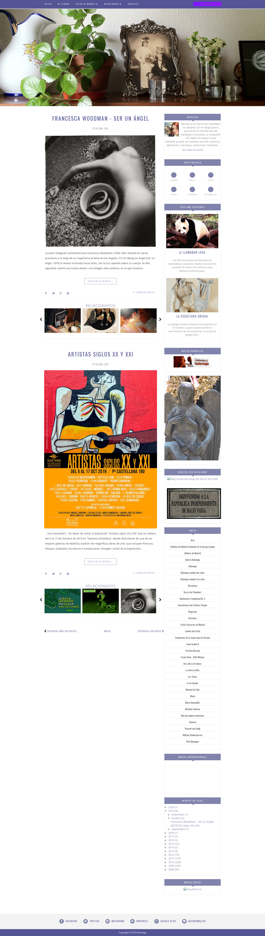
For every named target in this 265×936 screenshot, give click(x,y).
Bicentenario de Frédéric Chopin (192, 605)
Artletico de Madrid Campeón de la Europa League (192, 546)
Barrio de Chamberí (192, 592)
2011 (171, 858)
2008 (171, 869)
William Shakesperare (192, 735)
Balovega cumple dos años (192, 572)
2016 (171, 840)
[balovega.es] (192, 366)
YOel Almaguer (192, 741)
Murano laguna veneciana (192, 715)
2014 (171, 847)
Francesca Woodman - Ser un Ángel (100, 118)
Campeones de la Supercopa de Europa (192, 637)
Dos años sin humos (193, 663)
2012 (171, 854)
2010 (171, 862)
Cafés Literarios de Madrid (192, 624)
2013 (171, 851)
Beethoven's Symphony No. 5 (192, 598)
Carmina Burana (192, 650)
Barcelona (192, 585)
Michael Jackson (192, 709)
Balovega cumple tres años (192, 579)
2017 (171, 836)
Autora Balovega (192, 559)
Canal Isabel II (192, 644)
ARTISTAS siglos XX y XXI (100, 354)
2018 (171, 832)
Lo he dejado (192, 683)
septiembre (178, 829)
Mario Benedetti (192, 702)
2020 (171, 807)
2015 (171, 843)
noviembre (178, 814)
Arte (193, 540)
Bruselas (193, 618)
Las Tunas (192, 676)
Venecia (192, 722)
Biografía (192, 611)
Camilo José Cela (192, 631)
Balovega (193, 566)
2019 (171, 810)
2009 (171, 865)
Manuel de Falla (193, 689)
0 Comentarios (144, 292)
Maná (192, 696)
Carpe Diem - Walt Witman (192, 657)
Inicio (107, 631)
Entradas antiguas (149, 631)
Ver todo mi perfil (192, 150)
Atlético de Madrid (192, 553)
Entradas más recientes (62, 631)
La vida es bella (192, 670)
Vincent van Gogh (192, 728)
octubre (176, 818)
